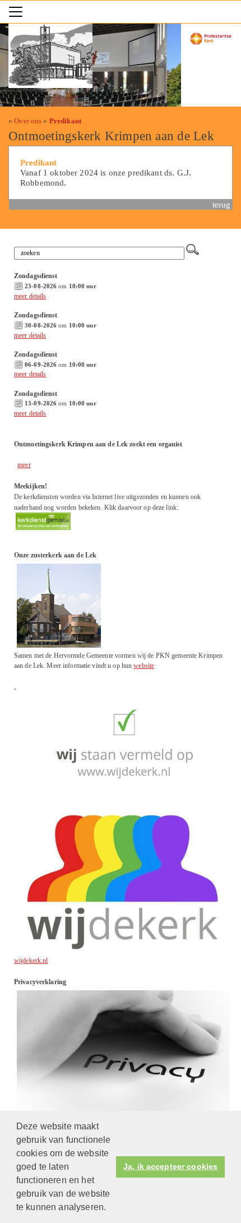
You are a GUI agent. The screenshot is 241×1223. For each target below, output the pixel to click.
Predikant (65, 121)
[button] (110, 1208)
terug (221, 204)
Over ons (27, 121)
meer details (30, 296)
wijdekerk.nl (31, 960)
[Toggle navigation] (15, 12)
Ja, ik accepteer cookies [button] (170, 1166)
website (143, 666)
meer (24, 465)
